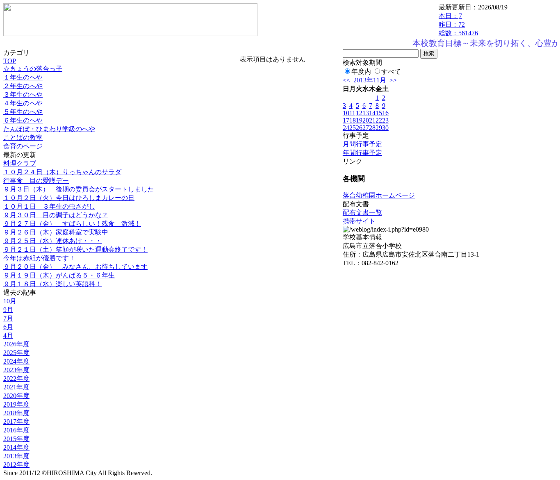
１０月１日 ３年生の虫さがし (49, 206)
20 (365, 120)
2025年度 (16, 352)
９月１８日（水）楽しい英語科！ (52, 283)
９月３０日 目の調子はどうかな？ (55, 215)
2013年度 (16, 456)
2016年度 (16, 430)
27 (365, 127)
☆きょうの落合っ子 (32, 68)
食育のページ (23, 146)
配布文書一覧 (362, 212)
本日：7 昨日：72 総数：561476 (458, 24)
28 (372, 127)
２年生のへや (23, 85)
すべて (391, 71)
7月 (8, 318)
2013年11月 (369, 80)
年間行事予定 (362, 152)
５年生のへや (23, 111)
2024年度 (16, 361)
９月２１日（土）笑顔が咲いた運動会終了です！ (75, 249)
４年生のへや (23, 103)
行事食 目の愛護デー (36, 180)
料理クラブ (19, 163)
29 (379, 127)
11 (352, 112)
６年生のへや (23, 120)
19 (359, 120)
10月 (9, 301)
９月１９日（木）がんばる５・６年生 (59, 275)
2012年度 (16, 464)
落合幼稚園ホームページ (379, 195)
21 (372, 120)
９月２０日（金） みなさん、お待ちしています (75, 266)
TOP (9, 60)
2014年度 (16, 447)
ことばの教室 (23, 137)
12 (359, 112)
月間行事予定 (362, 144)
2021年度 (16, 387)
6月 (8, 326)
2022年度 (16, 378)
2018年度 (16, 412)
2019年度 (16, 404)
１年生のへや (23, 77)
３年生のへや (23, 94)
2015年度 (16, 438)
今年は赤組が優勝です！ (39, 258)
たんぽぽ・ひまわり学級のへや (49, 128)
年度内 (361, 71)
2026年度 (16, 344)
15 (379, 112)
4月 (8, 335)
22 (379, 120)
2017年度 (16, 421)
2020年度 (16, 395)
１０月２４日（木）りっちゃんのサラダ (62, 171)
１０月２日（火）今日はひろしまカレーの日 (68, 197)
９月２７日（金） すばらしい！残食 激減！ (72, 223)
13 (365, 112)
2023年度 (16, 369)
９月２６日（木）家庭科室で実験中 (55, 232)
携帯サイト (359, 221)
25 (352, 127)
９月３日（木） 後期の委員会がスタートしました (78, 189)
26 (359, 127)
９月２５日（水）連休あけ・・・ (52, 240)
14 (372, 112)
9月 (8, 309)
